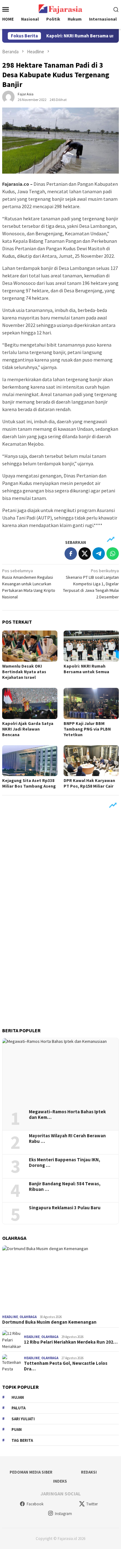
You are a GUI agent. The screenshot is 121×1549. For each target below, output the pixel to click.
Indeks (60, 1481)
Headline (10, 1317)
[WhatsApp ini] (112, 553)
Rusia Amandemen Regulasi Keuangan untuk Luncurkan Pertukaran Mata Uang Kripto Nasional (28, 584)
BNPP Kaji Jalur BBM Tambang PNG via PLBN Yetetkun (87, 729)
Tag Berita (22, 1440)
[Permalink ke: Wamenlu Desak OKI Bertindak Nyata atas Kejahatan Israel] (29, 646)
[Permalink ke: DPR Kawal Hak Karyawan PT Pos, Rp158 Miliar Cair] (91, 760)
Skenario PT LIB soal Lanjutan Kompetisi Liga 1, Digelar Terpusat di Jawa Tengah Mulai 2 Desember (91, 584)
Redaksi (89, 1472)
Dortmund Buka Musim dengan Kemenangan (49, 1322)
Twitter (92, 1504)
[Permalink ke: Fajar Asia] (8, 96)
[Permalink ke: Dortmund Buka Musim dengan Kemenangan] (60, 1278)
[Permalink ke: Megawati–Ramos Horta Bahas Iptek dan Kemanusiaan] (60, 1071)
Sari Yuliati (23, 1419)
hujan (17, 1397)
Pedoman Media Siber (31, 1472)
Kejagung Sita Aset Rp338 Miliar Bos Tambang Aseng (29, 783)
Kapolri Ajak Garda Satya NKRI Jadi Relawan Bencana (27, 729)
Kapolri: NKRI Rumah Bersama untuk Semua (86, 668)
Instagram (63, 1513)
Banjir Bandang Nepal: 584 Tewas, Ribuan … (65, 1186)
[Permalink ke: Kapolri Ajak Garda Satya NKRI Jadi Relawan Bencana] (29, 703)
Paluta (18, 1408)
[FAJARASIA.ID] (60, 8)
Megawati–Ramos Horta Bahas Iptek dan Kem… (67, 1114)
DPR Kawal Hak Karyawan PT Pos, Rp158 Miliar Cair (89, 783)
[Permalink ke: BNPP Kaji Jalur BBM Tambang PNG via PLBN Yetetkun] (91, 703)
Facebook (35, 1504)
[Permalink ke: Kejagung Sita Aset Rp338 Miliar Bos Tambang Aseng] (29, 760)
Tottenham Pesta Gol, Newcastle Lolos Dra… (65, 1366)
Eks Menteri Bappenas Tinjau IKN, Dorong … (64, 1162)
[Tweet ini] (84, 553)
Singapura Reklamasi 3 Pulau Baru (65, 1208)
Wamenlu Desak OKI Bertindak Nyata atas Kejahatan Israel (24, 671)
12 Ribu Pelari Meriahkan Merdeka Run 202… (71, 1342)
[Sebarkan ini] (71, 553)
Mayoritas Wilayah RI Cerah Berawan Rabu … (67, 1138)
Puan (16, 1429)
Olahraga (28, 1317)
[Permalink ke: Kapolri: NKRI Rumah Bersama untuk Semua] (91, 646)
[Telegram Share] (98, 553)
